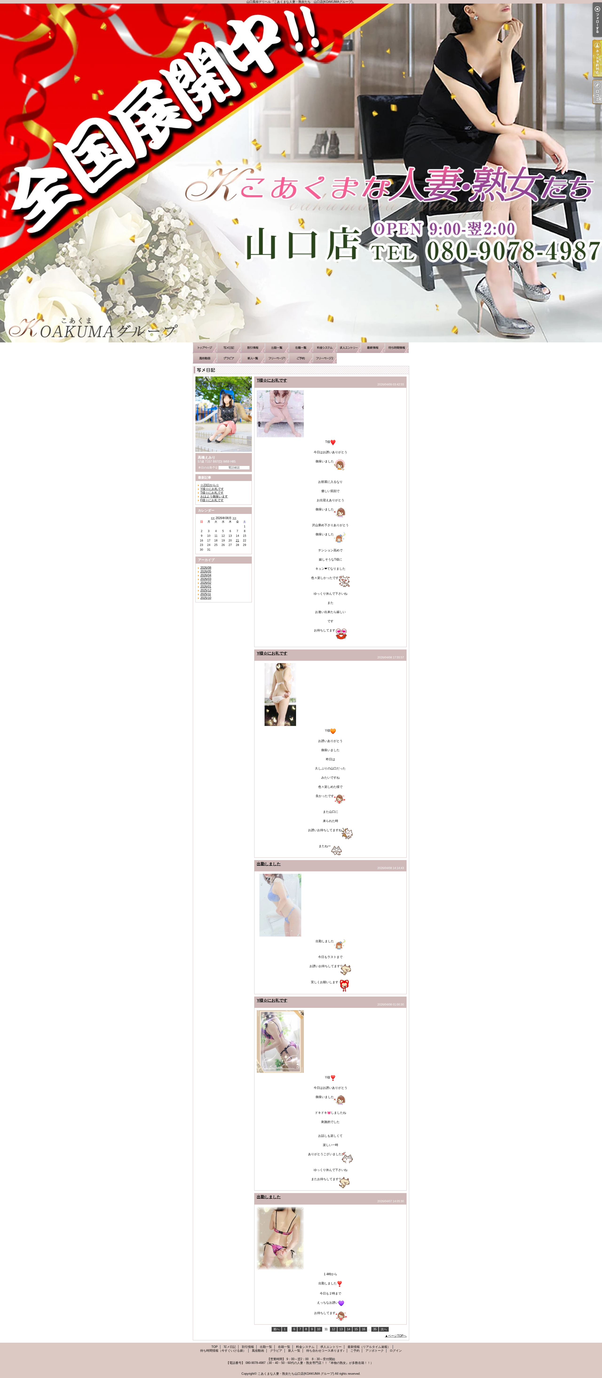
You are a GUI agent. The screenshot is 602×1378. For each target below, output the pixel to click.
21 (237, 540)
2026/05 (205, 571)
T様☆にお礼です (212, 492)
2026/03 (205, 579)
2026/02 (205, 583)
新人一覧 (253, 358)
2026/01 (205, 586)
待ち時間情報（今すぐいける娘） (397, 347)
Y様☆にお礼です (212, 489)
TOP (205, 347)
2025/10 (205, 598)
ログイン (396, 1350)
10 (318, 1329)
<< (213, 518)
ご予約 (301, 358)
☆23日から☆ (209, 485)
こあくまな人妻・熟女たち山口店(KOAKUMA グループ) (296, 1373)
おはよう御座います (214, 496)
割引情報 (253, 347)
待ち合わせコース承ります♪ (277, 358)
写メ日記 (229, 347)
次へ (384, 1329)
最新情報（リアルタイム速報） (373, 347)
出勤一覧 (277, 347)
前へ (276, 1329)
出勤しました (269, 863)
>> (234, 518)
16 (363, 1329)
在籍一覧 (301, 347)
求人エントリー (349, 347)
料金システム (325, 347)
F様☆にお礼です (212, 500)
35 (374, 1329)
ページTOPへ (397, 1336)
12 (333, 1329)
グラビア (229, 358)
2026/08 (205, 567)
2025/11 (205, 594)
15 (356, 1329)
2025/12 (205, 590)
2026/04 (205, 575)
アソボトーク (325, 358)
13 (341, 1329)
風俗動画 (205, 358)
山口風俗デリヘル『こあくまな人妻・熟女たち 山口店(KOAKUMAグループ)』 (301, 173)
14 (348, 1329)
